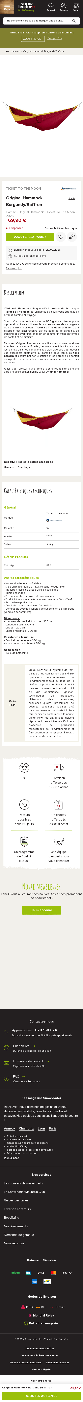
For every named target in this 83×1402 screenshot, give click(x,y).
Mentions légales (42, 1369)
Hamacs (15, 51)
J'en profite (54, 38)
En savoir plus (14, 268)
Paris (52, 1128)
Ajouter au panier (30, 236)
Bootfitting (11, 1217)
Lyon (41, 1128)
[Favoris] (61, 237)
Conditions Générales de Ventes (39, 1355)
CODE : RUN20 (32, 38)
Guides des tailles (16, 1200)
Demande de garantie (19, 1234)
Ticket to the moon (23, 188)
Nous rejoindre (14, 1243)
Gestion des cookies (57, 1362)
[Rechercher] (77, 17)
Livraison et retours (17, 1209)
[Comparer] (72, 237)
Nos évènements (16, 1226)
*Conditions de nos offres (39, 1349)
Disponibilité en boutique (61, 228)
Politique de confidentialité (26, 1362)
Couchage (24, 467)
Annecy (9, 1128)
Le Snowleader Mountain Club (24, 1192)
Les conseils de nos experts (23, 1183)
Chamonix (26, 1128)
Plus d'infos (11, 1158)
